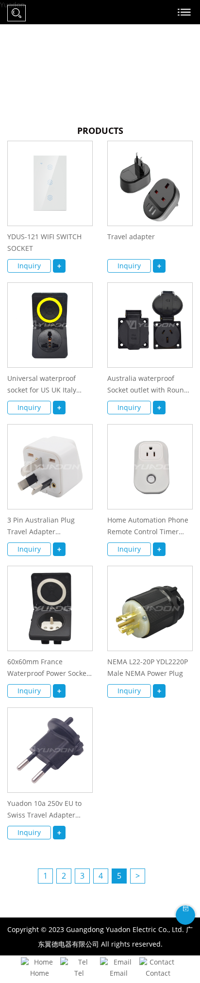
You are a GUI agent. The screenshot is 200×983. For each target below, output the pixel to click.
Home (39, 973)
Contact (158, 973)
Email (119, 973)
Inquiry (29, 265)
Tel (79, 973)
